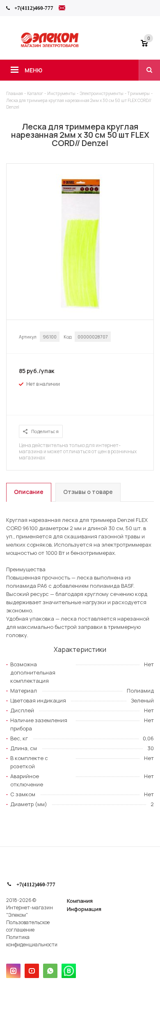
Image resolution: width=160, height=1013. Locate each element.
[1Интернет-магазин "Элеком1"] (50, 46)
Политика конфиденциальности (31, 941)
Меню (33, 70)
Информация (84, 909)
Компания (80, 900)
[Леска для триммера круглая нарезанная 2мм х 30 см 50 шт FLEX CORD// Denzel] (80, 311)
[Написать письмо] (62, 9)
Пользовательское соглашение (28, 926)
